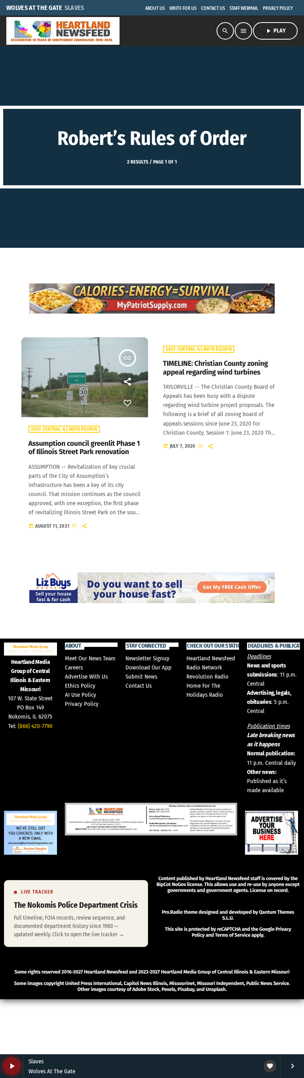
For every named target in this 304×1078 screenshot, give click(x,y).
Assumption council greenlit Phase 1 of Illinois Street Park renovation (84, 447)
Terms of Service (232, 935)
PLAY (275, 30)
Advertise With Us (86, 676)
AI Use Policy (80, 694)
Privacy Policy (82, 703)
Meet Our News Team (90, 658)
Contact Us (138, 685)
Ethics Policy (80, 685)
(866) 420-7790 (35, 726)
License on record (268, 891)
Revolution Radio (207, 676)
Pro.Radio (172, 912)
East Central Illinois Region (64, 429)
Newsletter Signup (147, 658)
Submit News (141, 676)
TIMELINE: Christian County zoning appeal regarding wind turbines (215, 367)
